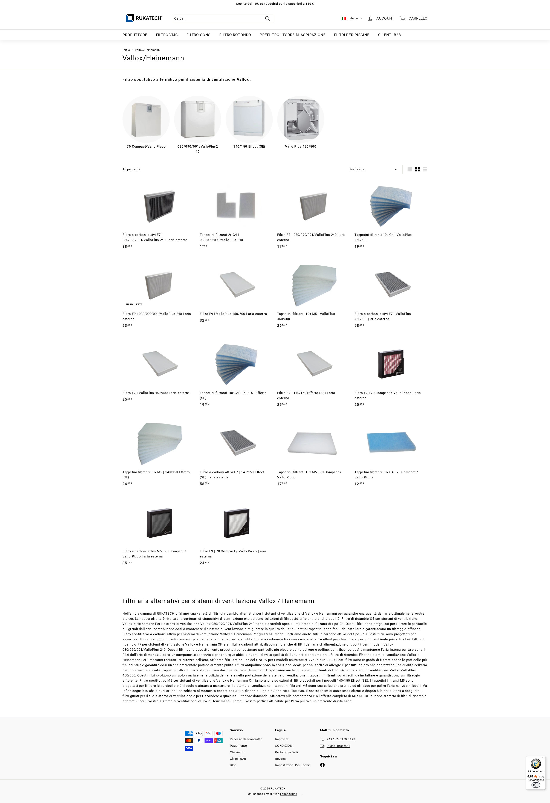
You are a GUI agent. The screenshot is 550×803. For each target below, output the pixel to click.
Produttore (134, 35)
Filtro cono (198, 35)
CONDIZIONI (284, 745)
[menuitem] (135, 34)
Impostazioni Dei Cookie (292, 765)
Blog (233, 765)
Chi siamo (237, 752)
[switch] (536, 785)
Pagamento (238, 745)
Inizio (126, 50)
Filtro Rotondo (235, 35)
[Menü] (543, 758)
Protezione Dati (286, 752)
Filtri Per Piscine (351, 35)
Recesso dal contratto (246, 739)
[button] (352, 18)
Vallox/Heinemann (147, 50)
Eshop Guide (288, 793)
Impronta (282, 739)
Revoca (280, 758)
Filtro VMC (167, 35)
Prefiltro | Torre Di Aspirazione (292, 35)
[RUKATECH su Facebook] (322, 764)
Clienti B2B (389, 35)
